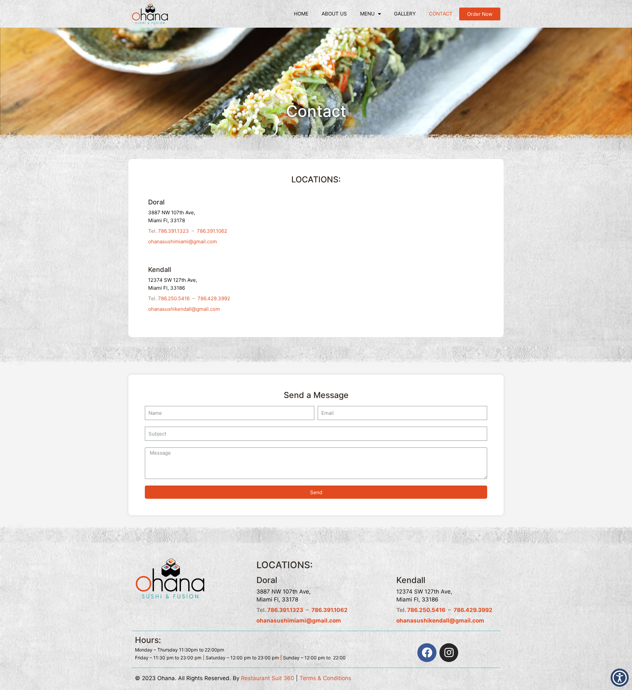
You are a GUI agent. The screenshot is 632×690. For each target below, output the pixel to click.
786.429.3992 (214, 298)
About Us (334, 14)
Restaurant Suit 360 (267, 678)
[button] (479, 14)
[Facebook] (426, 652)
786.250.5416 (174, 298)
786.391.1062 (212, 231)
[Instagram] (449, 652)
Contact (441, 14)
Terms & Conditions (325, 678)
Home (301, 14)
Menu (367, 14)
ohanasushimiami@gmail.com (182, 241)
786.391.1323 (173, 231)
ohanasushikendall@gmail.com (184, 309)
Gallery (405, 14)
